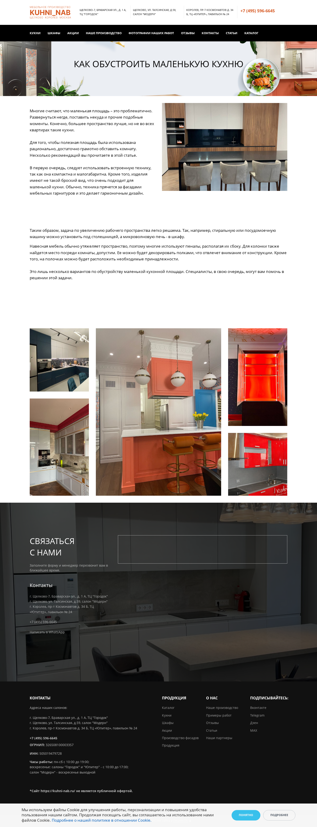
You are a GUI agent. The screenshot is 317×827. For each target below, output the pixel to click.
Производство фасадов (180, 738)
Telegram (257, 715)
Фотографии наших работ (151, 33)
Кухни (35, 33)
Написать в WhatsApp (47, 632)
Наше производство (104, 33)
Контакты (210, 33)
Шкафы (54, 33)
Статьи (231, 33)
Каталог (251, 33)
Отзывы (188, 33)
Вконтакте (258, 707)
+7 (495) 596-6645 (257, 10)
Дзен (254, 723)
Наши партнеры (219, 738)
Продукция (170, 745)
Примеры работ (219, 715)
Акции (73, 33)
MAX (253, 730)
